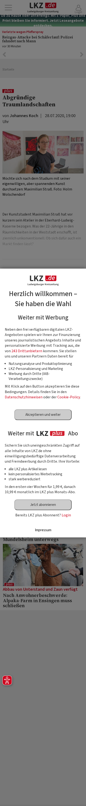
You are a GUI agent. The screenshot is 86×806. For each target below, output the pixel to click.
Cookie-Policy (68, 397)
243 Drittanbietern (26, 351)
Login (66, 515)
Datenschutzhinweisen (24, 397)
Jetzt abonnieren (43, 504)
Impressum (43, 530)
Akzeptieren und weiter (43, 414)
